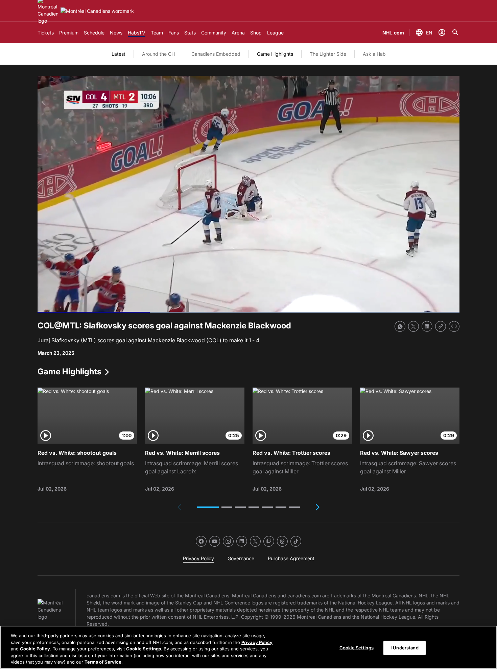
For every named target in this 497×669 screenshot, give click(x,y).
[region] (248, 647)
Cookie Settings (143, 648)
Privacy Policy (257, 642)
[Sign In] (442, 32)
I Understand (404, 647)
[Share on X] (413, 326)
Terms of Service (103, 662)
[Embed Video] (454, 326)
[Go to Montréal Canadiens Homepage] (97, 11)
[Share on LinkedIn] (427, 326)
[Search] (455, 32)
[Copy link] (440, 326)
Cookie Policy (35, 648)
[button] (208, 507)
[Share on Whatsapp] (400, 326)
